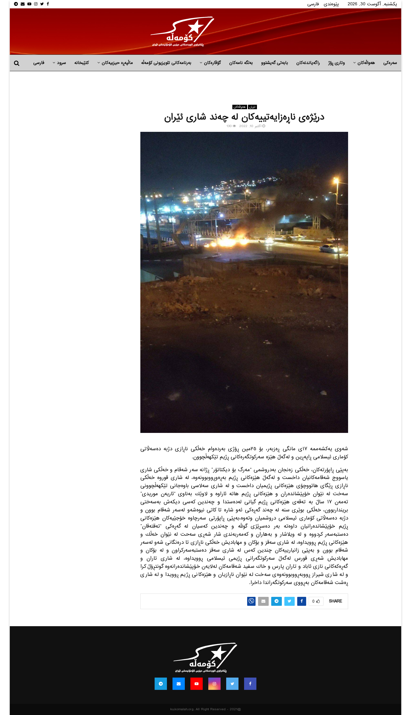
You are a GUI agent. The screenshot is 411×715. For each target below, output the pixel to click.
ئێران (252, 107)
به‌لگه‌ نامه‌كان (241, 62)
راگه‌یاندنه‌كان (308, 62)
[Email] (179, 684)
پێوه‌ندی (331, 4)
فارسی (313, 4)
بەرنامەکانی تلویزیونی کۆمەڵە (166, 62)
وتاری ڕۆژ (336, 62)
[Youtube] (196, 684)
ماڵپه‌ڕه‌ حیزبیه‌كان (117, 62)
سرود (61, 62)
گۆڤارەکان (212, 62)
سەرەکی (390, 62)
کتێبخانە (81, 62)
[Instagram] (214, 684)
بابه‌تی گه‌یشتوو (274, 62)
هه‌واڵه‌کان (366, 62)
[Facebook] (250, 684)
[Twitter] (232, 684)
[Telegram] (161, 684)
